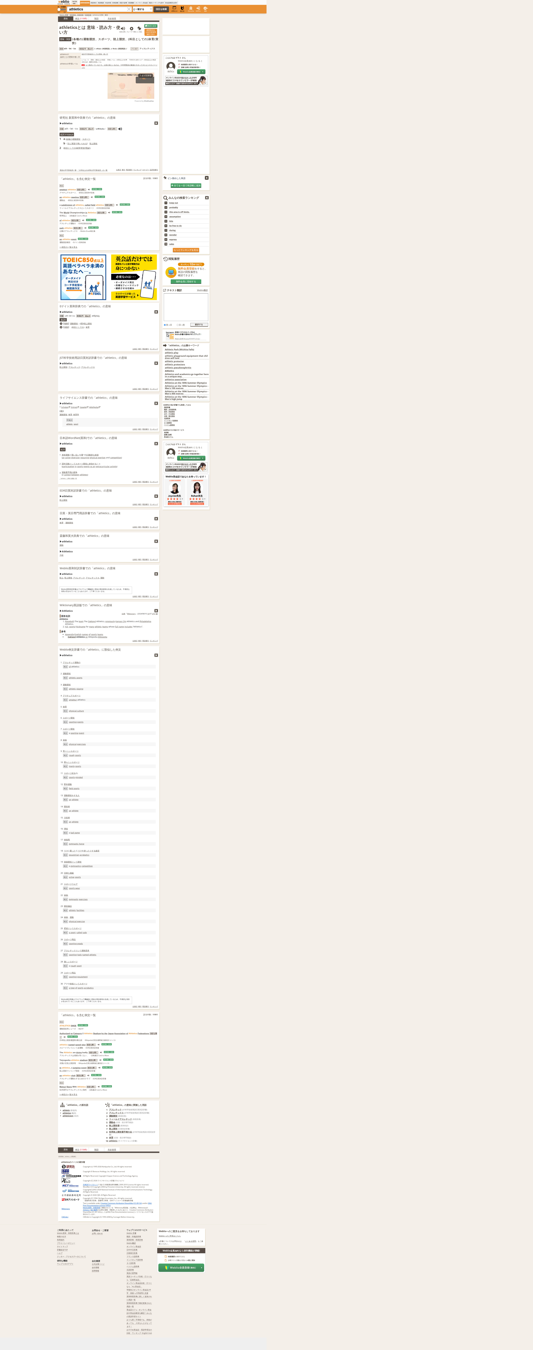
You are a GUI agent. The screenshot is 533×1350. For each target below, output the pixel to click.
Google (83, 407)
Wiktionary (131, 614)
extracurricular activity (106, 466)
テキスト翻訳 (174, 290)
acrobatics (84, 855)
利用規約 (60, 1240)
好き (74, 773)
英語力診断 (123, 3)
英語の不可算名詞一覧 (68, 170)
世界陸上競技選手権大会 (120, 1131)
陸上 (61, 577)
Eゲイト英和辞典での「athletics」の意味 (85, 306)
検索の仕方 (61, 1236)
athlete (75, 799)
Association (120, 1033)
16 (148, 614)
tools (79, 954)
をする (75, 795)
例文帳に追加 (96, 189)
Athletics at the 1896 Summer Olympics (186, 383)
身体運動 (66, 455)
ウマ (66, 850)
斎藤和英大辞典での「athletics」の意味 (84, 536)
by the (104, 1033)
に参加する (92, 463)
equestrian (74, 855)
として (72, 463)
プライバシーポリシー (66, 1243)
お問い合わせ (97, 1233)
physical (73, 744)
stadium (83, 1060)
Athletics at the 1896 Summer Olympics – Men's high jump (186, 398)
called (87, 205)
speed (78, 1045)
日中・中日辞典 (169, 414)
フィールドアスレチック (120, 1119)
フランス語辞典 (133, 1256)
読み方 (87, 316)
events (87, 466)
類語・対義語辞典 (134, 1236)
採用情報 (95, 1271)
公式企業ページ (98, 1264)
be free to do (175, 226)
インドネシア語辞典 (171, 421)
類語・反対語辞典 (170, 409)
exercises (81, 744)
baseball (70, 621)
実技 (83, 148)
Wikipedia (102, 637)
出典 (123, 614)
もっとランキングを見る (186, 249)
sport (76, 424)
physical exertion (97, 457)
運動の (77, 662)
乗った (73, 850)
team (81, 621)
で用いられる (81, 143)
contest (67, 474)
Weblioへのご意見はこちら (170, 1236)
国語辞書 (167, 407)
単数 (66, 327)
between (75, 474)
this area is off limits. (179, 212)
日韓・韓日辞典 (169, 416)
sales (171, 244)
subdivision (66, 205)
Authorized (65, 1033)
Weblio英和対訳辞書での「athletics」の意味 (87, 568)
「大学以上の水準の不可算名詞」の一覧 (92, 170)
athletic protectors (175, 364)
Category (77, 1033)
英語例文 (94, 3)
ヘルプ (59, 1253)
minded (79, 777)
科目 (66, 148)
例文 (77, 18)
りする (92, 850)
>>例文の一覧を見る (68, 247)
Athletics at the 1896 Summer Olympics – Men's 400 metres (186, 392)
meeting (75, 197)
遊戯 (72, 873)
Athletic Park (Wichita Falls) (179, 349)
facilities (80, 910)
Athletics (86, 1210)
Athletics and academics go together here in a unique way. (187, 375)
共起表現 (108, 3)
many (91, 626)
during (172, 230)
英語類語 (101, 3)
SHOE (73, 1026)
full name (119, 626)
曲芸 (97, 850)
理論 (87, 148)
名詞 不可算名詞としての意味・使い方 (95, 54)
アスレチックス (88, 367)
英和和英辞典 (85, 3)
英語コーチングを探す (156, 3)
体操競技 (68, 862)
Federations (143, 1033)
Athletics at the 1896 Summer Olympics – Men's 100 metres (186, 387)
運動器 (84, 950)
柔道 (66, 928)
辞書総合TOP (62, 1250)
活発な (67, 873)
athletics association (176, 379)
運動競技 (76, 139)
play (84, 1045)
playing (79, 688)
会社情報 (95, 1267)
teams (105, 626)
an (61, 197)
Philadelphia (145, 621)
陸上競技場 (114, 1125)
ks (99, 315)
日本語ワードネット (90, 1184)
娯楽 (97, 455)
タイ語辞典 (168, 423)
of (74, 205)
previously (110, 621)
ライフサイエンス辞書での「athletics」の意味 (89, 398)
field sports (74, 788)
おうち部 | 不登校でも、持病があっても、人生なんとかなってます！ (139, 1323)
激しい (67, 961)
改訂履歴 (94, 1210)
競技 (85, 463)
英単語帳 (115, 3)
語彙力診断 (168, 435)
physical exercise (77, 921)
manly (72, 766)
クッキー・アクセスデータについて (71, 1256)
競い (73, 455)
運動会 (112, 1122)
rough (72, 755)
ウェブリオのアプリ (65, 1264)
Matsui (63, 1087)
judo (85, 932)
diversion (75, 457)
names (85, 634)
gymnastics (76, 866)
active (68, 457)
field (93, 205)
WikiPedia (93, 407)
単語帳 (166, 432)
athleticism (68, 1115)
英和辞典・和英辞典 (76, 15)
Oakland (92, 621)
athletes (83, 474)
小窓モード (174, 11)
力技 (61, 555)
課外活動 (66, 463)
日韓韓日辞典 (132, 1253)
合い (77, 455)
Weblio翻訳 (202, 290)
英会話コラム (168, 437)
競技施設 (68, 906)
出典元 (118, 170)
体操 (65, 740)
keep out (173, 203)
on (86, 637)
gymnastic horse (76, 844)
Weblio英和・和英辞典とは (68, 1233)
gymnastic (73, 899)
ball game (75, 832)
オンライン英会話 (141, 3)
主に (69, 143)
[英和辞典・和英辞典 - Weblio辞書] (63, 1)
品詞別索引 (154, 170)
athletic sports (75, 677)
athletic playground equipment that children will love (186, 357)
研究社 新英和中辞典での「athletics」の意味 (88, 117)
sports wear (74, 888)
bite (171, 221)
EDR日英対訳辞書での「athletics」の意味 (86, 490)
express (173, 239)
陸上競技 (93, 143)
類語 (96, 18)
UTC (153, 614)
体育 (78, 148)
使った (87, 850)
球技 (66, 828)
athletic (69, 424)
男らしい (68, 762)
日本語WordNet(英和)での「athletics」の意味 (88, 438)
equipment (82, 976)
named (85, 954)
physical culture (76, 711)
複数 (66, 323)
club (73, 1075)
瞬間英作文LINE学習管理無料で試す (151, 32)
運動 (61, 545)
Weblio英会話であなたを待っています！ (186, 476)
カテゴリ (145, 170)
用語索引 (129, 170)
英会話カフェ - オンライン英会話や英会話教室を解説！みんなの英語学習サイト (139, 1313)
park (62, 228)
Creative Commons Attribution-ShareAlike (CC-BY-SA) (121, 1203)
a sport (72, 932)
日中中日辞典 (132, 1250)
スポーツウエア (71, 884)
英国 (73, 143)
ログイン (198, 11)
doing (79, 1052)
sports (80, 466)
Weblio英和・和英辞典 (91, 1208)
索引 (123, 170)
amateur (63, 189)
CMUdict (65, 1217)
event (73, 239)
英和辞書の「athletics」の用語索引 (67, 1156)
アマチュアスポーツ (71, 695)
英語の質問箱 (132, 1273)
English (78, 634)
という (75, 862)
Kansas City (120, 621)
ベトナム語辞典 (169, 425)
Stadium (97, 1033)
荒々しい (67, 751)
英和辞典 (88, 15)
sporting (73, 722)
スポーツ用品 (70, 939)
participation (68, 466)
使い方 (182, 11)
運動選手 (66, 472)
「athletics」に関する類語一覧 (68, 478)
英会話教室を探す (171, 3)
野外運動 (68, 784)
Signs (69, 1087)
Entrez (74, 407)
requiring (84, 457)
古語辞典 (167, 418)
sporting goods (76, 943)
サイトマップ (62, 1246)
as (72, 1033)
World (66, 212)
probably (173, 207)
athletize (67, 1113)
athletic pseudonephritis (178, 368)
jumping (77, 1068)
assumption (175, 217)
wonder (173, 235)
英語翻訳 (131, 3)
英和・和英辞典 (169, 412)
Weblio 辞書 (64, 15)
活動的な (91, 455)
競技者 (67, 806)
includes (128, 626)
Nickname (80, 626)
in (86, 212)
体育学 (76, 414)
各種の (69, 139)
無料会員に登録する (186, 281)
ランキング (137, 170)
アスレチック (74, 367)
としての (72, 148)
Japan (111, 1033)
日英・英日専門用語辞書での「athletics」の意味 (90, 513)
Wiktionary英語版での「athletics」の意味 (86, 605)
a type (72, 988)
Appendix (69, 634)
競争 (75, 472)
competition (115, 457)
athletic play (171, 353)
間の (71, 472)
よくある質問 (190, 1241)
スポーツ (86, 139)
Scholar (64, 407)
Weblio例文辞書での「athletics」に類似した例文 (90, 649)
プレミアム (191, 11)
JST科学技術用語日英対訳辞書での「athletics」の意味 (93, 358)
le (95, 315)
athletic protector (174, 361)
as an (92, 466)
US (67, 626)
